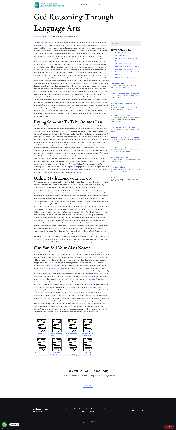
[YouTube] (137, 410)
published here (76, 169)
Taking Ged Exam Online (120, 157)
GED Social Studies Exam (123, 64)
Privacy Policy (78, 409)
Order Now (102, 5)
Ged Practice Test (117, 84)
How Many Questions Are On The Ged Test (125, 104)
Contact (110, 5)
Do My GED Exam (83, 5)
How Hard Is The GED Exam (124, 69)
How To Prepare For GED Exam (125, 77)
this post (73, 298)
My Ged (114, 177)
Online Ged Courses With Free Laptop (125, 93)
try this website (90, 279)
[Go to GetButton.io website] (4, 428)
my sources (66, 301)
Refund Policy (90, 409)
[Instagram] (128, 410)
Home (74, 5)
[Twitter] (142, 410)
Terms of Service (104, 409)
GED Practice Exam (45, 36)
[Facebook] (133, 410)
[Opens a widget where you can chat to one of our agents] (169, 427)
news (42, 282)
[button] (90, 5)
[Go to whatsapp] (4, 424)
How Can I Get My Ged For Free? (123, 127)
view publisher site (56, 252)
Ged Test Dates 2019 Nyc (120, 115)
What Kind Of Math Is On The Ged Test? (125, 137)
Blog (95, 5)
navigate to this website (57, 268)
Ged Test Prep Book (118, 147)
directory (65, 271)
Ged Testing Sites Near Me (121, 167)
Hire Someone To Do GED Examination (127, 66)
